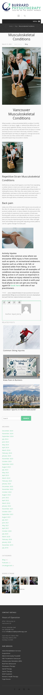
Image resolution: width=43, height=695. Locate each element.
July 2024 (5, 439)
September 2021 (7, 514)
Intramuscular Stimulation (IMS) (12, 661)
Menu (18, 16)
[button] (35, 21)
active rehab (11, 293)
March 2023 (6, 478)
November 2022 (7, 489)
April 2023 (5, 475)
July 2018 (5, 548)
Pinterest (19, 302)
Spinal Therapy (7, 669)
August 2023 (6, 467)
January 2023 (6, 484)
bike (7, 295)
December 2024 (7, 431)
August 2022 (6, 495)
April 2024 (5, 447)
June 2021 (5, 523)
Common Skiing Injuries (14, 350)
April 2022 (5, 500)
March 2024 (6, 450)
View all (22, 589)
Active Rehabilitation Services (11, 651)
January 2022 (6, 506)
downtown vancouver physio (28, 295)
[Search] (25, 15)
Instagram (24, 689)
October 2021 (6, 512)
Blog (26, 44)
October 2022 (6, 492)
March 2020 (6, 537)
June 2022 (5, 498)
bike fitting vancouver (14, 295)
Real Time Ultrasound (9, 664)
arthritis (17, 293)
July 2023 (5, 470)
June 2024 (5, 442)
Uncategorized (7, 565)
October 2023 (6, 461)
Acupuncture (6, 653)
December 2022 (7, 486)
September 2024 (7, 436)
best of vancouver (24, 293)
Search (26, 418)
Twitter (9, 302)
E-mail (29, 689)
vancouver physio (26, 297)
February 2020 (7, 539)
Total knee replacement (14, 297)
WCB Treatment (7, 674)
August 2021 (6, 517)
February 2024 (7, 453)
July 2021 (5, 520)
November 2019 (7, 545)
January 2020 (6, 542)
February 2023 (7, 481)
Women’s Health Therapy (10, 676)
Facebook (4, 302)
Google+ (14, 302)
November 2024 (7, 434)
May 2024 (5, 445)
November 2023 (7, 459)
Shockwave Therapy (8, 666)
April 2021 (5, 528)
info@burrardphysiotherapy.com (16, 631)
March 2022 (6, 503)
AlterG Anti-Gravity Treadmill (11, 656)
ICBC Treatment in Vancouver (11, 658)
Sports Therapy (7, 671)
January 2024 (6, 456)
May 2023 (5, 473)
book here (15, 285)
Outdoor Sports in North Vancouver (19, 409)
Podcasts (5, 563)
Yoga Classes (6, 679)
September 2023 (7, 464)
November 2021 (7, 509)
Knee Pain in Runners (12, 380)
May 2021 (5, 525)
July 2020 (5, 534)
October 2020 (6, 531)
